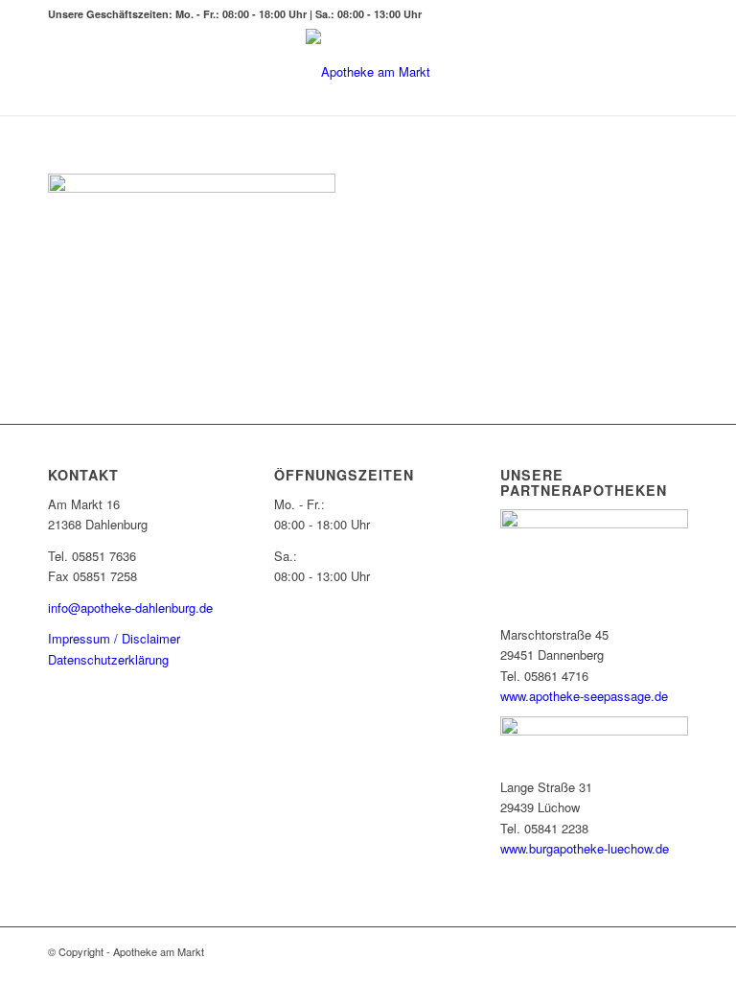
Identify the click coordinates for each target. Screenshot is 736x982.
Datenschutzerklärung (108, 659)
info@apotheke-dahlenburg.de (130, 607)
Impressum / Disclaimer (114, 638)
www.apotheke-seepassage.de (584, 696)
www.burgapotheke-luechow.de (584, 848)
